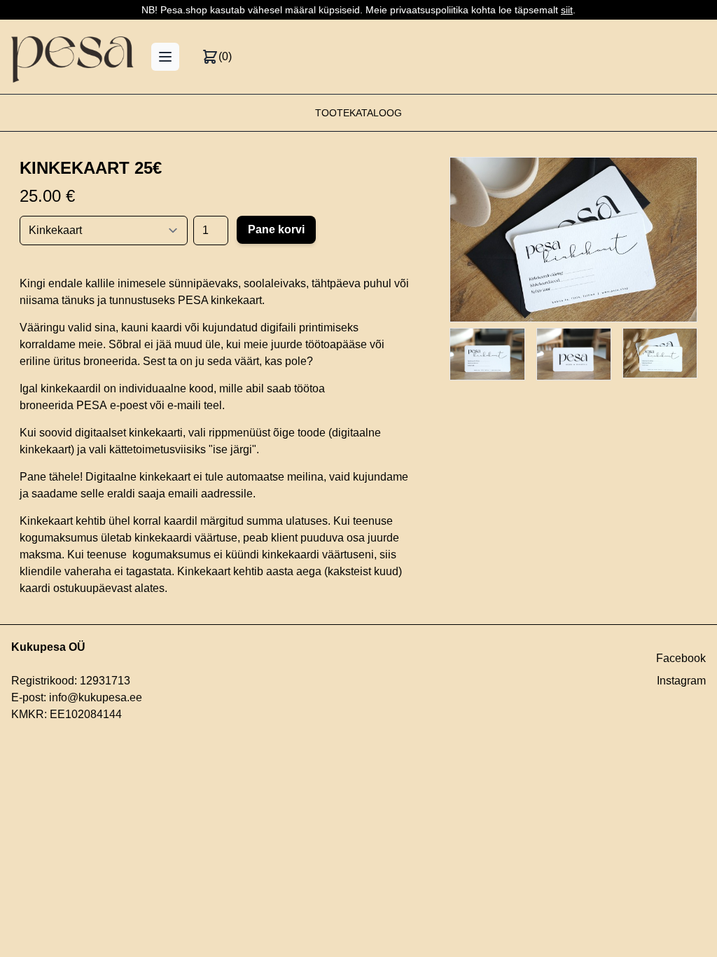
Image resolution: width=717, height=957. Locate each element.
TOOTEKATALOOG (358, 112)
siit (567, 9)
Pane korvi (276, 229)
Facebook (681, 658)
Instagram (681, 681)
